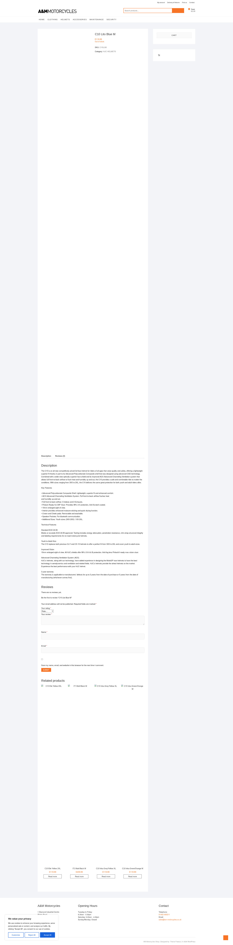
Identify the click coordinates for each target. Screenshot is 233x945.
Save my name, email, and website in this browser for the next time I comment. (72, 665)
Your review (46, 614)
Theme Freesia (175, 941)
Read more (52, 876)
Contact (191, 2)
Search (178, 10)
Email (44, 646)
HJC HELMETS (109, 51)
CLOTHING (53, 19)
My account (161, 2)
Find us (184, 2)
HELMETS (65, 19)
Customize (16, 935)
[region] (31, 927)
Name (44, 632)
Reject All (31, 935)
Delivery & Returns (173, 2)
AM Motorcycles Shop (151, 941)
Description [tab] (46, 456)
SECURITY (111, 19)
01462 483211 (164, 914)
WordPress (191, 941)
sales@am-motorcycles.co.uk (170, 919)
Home (42, 19)
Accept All (47, 935)
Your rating (46, 608)
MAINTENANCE (97, 19)
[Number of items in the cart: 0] (159, 55)
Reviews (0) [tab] (60, 456)
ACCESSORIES (80, 19)
